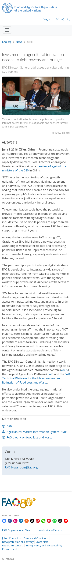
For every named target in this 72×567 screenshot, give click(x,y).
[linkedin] (21, 521)
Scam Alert (42, 541)
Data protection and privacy (18, 541)
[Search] (67, 19)
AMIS (64, 370)
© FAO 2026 (8, 558)
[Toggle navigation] (7, 30)
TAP (50, 374)
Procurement (9, 549)
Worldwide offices (49, 530)
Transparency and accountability (44, 545)
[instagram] (15, 521)
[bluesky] (4, 521)
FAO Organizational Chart (16, 530)
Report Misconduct (13, 545)
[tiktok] (32, 521)
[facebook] (10, 521)
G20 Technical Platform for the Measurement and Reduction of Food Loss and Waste (36, 378)
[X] (60, 521)
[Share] (61, 19)
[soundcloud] (26, 521)
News (19, 41)
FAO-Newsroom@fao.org (21, 467)
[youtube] (66, 521)
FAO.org (6, 41)
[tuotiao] (38, 521)
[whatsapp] (54, 521)
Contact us (15, 538)
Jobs (4, 538)
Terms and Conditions (35, 538)
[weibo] (49, 521)
